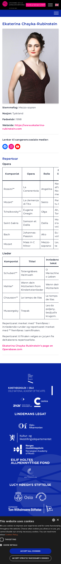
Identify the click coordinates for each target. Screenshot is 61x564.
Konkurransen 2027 (36, 5)
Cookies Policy (11, 534)
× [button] (58, 520)
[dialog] (30, 540)
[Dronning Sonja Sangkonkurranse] (13, 5)
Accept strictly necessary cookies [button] (30, 558)
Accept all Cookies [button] (30, 551)
